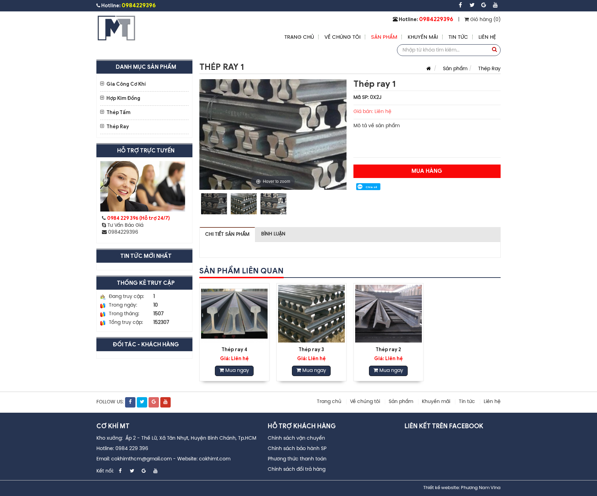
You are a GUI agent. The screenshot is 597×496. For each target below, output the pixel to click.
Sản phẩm (384, 37)
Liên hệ (487, 37)
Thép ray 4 (234, 350)
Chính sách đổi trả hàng (296, 469)
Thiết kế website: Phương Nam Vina (462, 488)
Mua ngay (236, 370)
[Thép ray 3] (311, 314)
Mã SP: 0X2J (367, 97)
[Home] (116, 28)
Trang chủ (299, 37)
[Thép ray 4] (234, 314)
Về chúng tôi (342, 37)
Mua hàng (426, 171)
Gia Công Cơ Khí (126, 84)
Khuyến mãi (423, 37)
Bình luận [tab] (273, 234)
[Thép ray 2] (388, 314)
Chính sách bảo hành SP (297, 448)
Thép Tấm (118, 112)
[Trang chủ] (427, 69)
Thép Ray (117, 127)
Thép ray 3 (311, 350)
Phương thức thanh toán (297, 459)
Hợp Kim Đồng (123, 98)
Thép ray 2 (388, 350)
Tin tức (458, 37)
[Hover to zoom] (273, 134)
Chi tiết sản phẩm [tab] (227, 234)
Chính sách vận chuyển (296, 438)
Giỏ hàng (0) (485, 19)
